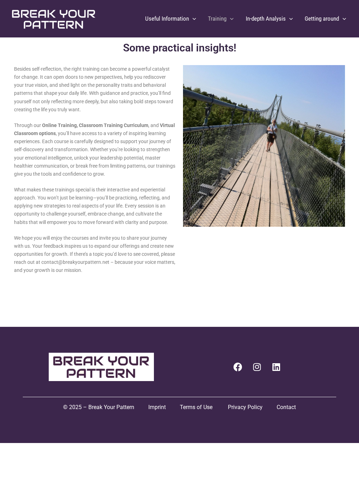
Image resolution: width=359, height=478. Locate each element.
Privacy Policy (245, 407)
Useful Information (167, 18)
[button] (192, 19)
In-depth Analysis (266, 18)
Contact (286, 407)
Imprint (157, 407)
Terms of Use (197, 407)
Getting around (322, 18)
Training (217, 18)
